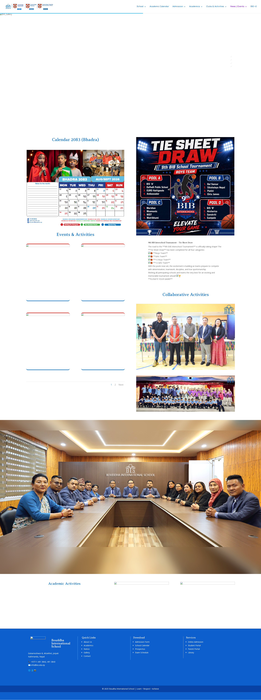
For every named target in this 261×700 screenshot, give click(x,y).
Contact (87, 656)
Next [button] (230, 77)
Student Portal (194, 645)
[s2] (207, 584)
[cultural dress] (103, 246)
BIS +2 (254, 6)
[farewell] (48, 315)
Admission (178, 6)
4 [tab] (230, 65)
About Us (88, 642)
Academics (194, 6)
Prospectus (140, 649)
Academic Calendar (159, 6)
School (140, 6)
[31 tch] (48, 246)
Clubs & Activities (215, 6)
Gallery (87, 652)
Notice (87, 649)
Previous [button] (230, 72)
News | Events (237, 6)
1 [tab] (230, 56)
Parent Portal (194, 649)
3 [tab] (230, 62)
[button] (3, 126)
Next (121, 384)
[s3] (141, 584)
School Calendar (142, 645)
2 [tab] (230, 59)
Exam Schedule (141, 652)
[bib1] (185, 235)
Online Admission (195, 642)
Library (191, 652)
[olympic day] (103, 315)
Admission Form (142, 642)
